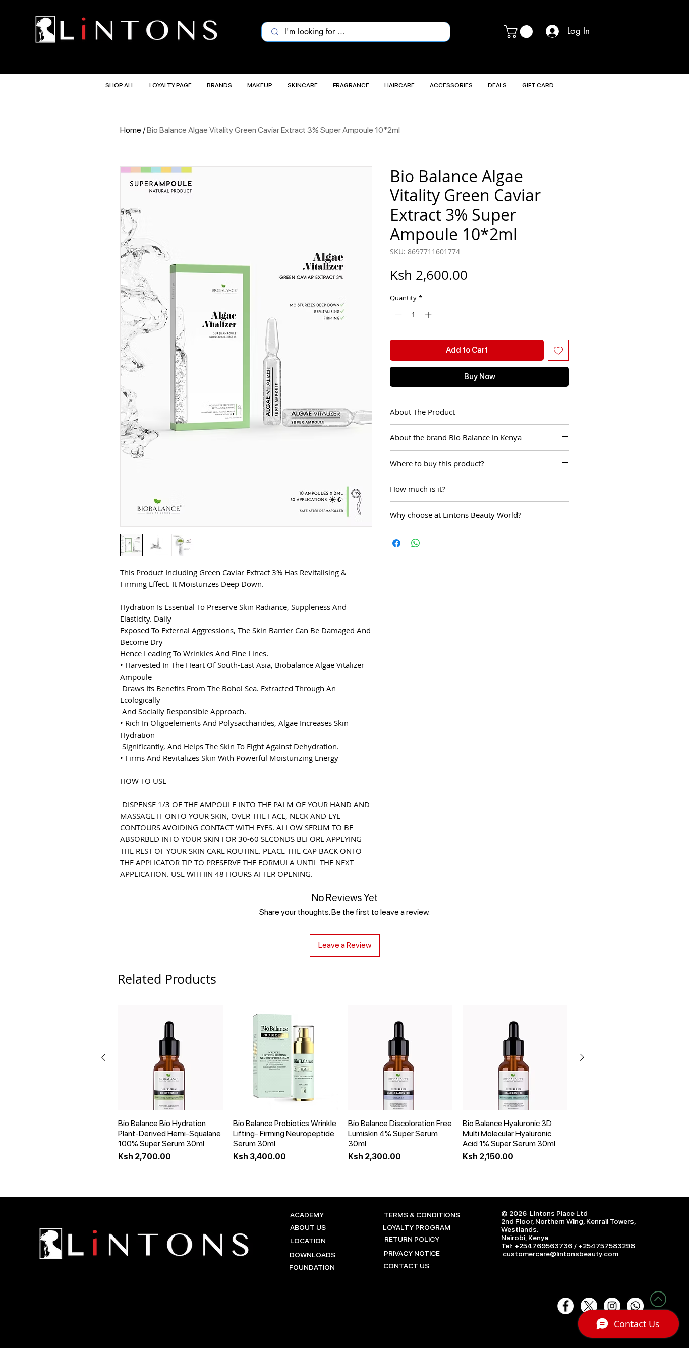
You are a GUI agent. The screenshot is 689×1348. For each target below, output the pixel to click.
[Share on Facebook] (396, 543)
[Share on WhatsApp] (416, 543)
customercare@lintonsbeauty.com (560, 1254)
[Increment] (429, 314)
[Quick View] (170, 1057)
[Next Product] (582, 1057)
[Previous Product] (103, 1057)
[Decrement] (397, 314)
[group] (342, 1089)
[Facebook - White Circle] (565, 1306)
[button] (520, 31)
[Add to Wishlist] (558, 350)
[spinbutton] (413, 314)
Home (130, 130)
